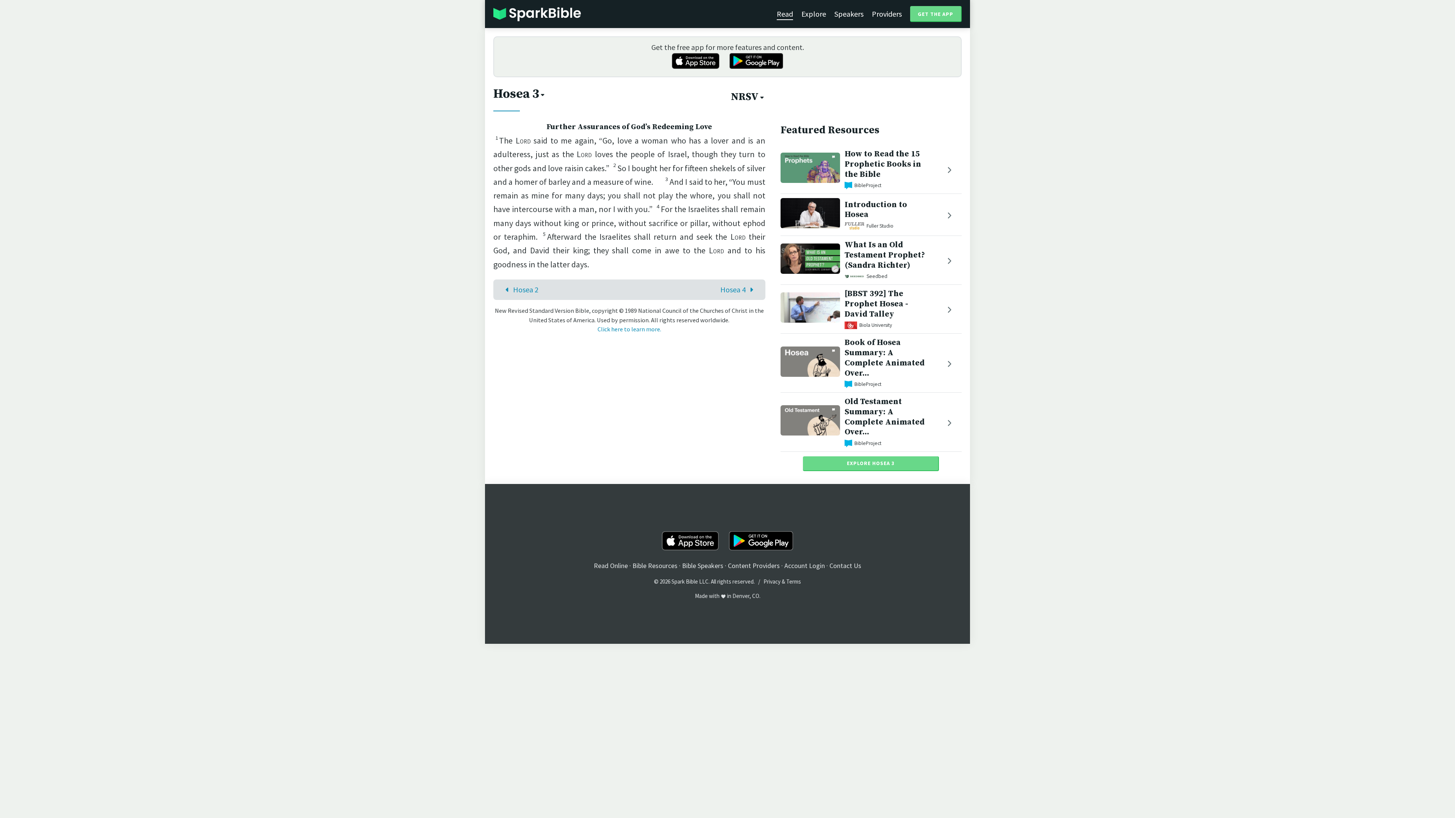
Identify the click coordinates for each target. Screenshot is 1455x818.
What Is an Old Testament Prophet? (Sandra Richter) (885, 255)
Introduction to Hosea (876, 210)
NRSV (745, 97)
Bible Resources (654, 565)
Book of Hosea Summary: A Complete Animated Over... (885, 357)
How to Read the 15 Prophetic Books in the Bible (883, 164)
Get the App (935, 14)
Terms (793, 581)
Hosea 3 (516, 94)
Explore (813, 14)
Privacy (772, 581)
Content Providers (754, 565)
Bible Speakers (702, 565)
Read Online (611, 565)
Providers (887, 14)
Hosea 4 (733, 289)
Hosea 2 (525, 289)
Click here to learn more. (629, 329)
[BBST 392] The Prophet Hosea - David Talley (876, 304)
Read (785, 14)
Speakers (849, 14)
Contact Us (845, 565)
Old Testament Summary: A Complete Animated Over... (885, 417)
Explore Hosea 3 (871, 463)
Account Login (804, 565)
